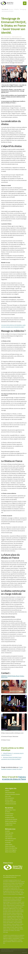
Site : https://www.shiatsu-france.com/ (12, 875)
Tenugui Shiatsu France (10, 823)
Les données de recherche (11, 819)
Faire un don (8, 796)
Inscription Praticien (9, 817)
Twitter (21, 767)
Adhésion (7, 790)
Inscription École (9, 815)
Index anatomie (8, 836)
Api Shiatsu (7, 811)
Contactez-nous (8, 835)
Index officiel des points (10, 838)
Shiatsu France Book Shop (11, 848)
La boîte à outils (8, 825)
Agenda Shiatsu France (10, 810)
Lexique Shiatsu (8, 844)
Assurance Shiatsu (9, 813)
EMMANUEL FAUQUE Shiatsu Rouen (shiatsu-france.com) (12, 676)
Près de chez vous (9, 840)
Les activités (8, 842)
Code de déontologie (10, 792)
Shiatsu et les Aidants (10, 846)
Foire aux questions (9, 798)
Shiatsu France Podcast (10, 852)
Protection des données (10, 803)
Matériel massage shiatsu (11, 821)
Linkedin (14, 769)
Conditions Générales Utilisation (12, 794)
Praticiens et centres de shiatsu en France (14, 778)
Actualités (7, 831)
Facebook (3, 769)
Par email (19, 769)
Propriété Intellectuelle (10, 802)
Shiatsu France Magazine (10, 850)
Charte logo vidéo (9, 833)
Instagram (9, 769)
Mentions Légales (9, 800)
